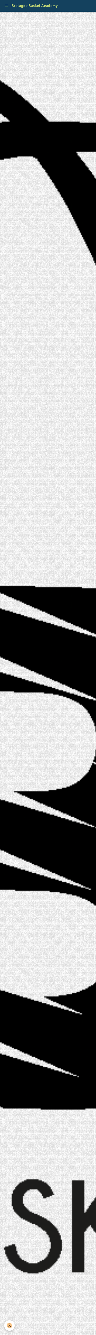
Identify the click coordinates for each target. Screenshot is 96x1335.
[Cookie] (9, 1325)
